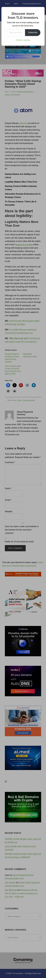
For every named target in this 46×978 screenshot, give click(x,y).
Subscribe (32, 32)
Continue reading (23, 40)
